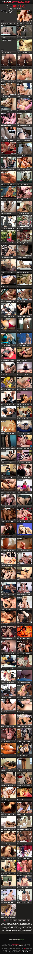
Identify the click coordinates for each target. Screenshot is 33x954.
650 (15, 920)
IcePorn (3, 128)
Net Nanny (17, 951)
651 (20, 920)
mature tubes (15, 1)
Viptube (3, 69)
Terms (10, 945)
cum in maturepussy (23, 2)
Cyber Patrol (8, 951)
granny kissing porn (9, 2)
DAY (16, 6)
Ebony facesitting (25, 1)
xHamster (3, 55)
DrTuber (19, 25)
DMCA (25, 945)
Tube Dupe (3, 25)
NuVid (18, 11)
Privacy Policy (18, 945)
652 (24, 920)
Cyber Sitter (25, 951)
